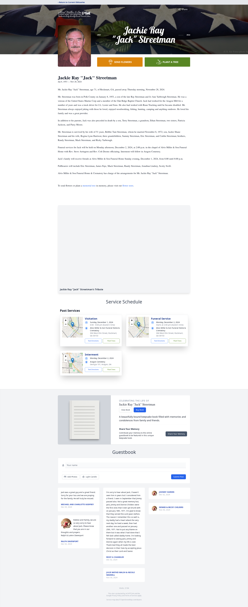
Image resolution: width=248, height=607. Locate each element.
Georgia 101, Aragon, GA (100, 364)
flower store (127, 185)
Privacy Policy (117, 595)
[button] (72, 324)
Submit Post (178, 476)
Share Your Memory (176, 434)
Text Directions (93, 341)
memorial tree (89, 185)
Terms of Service (131, 595)
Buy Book (140, 410)
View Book (125, 410)
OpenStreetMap (127, 600)
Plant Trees (111, 341)
